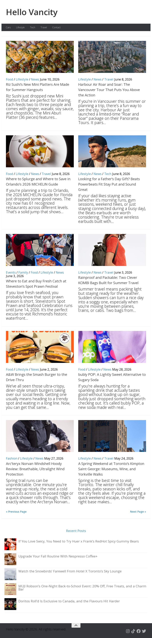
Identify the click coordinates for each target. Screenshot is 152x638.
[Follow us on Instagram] (128, 631)
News (35, 79)
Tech (32, 27)
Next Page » (138, 511)
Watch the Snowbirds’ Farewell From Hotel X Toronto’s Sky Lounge (70, 571)
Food (9, 79)
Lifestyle (20, 27)
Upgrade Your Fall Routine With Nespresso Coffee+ (58, 556)
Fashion (11, 458)
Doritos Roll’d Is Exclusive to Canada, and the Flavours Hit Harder (69, 601)
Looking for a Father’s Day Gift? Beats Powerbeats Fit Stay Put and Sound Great (109, 184)
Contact (56, 27)
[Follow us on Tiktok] (133, 631)
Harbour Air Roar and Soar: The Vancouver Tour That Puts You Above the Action (109, 89)
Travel (44, 27)
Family (23, 272)
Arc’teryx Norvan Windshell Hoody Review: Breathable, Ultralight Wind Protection (35, 469)
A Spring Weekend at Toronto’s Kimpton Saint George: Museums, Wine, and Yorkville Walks (111, 469)
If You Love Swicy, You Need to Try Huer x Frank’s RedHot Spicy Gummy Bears (78, 541)
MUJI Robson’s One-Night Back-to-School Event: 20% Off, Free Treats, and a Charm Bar (82, 588)
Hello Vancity (32, 11)
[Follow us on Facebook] (139, 631)
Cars (8, 27)
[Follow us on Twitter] (144, 631)
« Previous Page (16, 511)
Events (11, 272)
